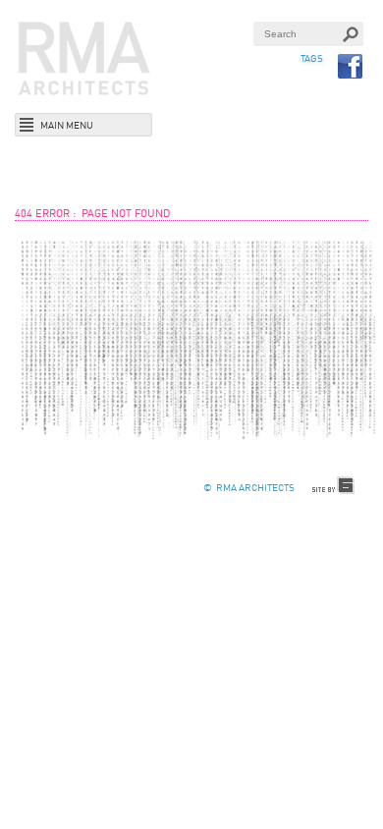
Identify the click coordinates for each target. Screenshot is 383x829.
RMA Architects (84, 59)
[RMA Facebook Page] (350, 66)
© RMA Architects (249, 488)
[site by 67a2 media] (333, 485)
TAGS (312, 59)
